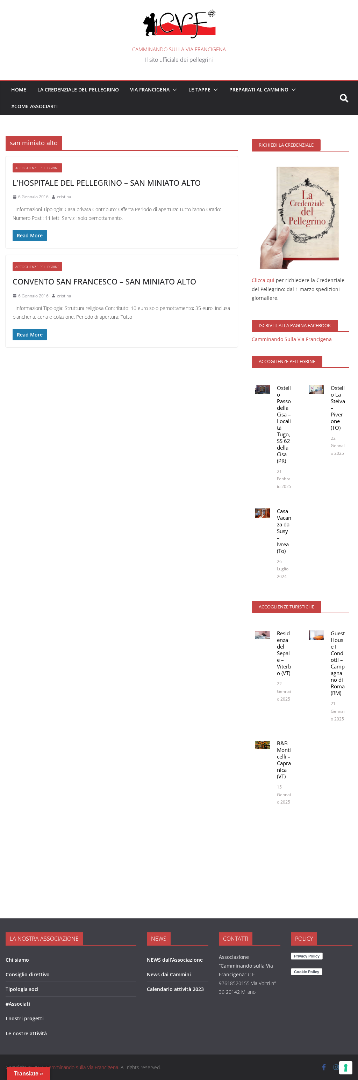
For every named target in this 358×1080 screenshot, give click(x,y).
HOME (18, 89)
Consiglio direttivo (28, 974)
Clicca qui (263, 280)
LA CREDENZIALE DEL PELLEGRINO (78, 89)
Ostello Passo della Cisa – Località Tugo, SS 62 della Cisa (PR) (284, 424)
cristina (64, 197)
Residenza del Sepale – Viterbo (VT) (284, 653)
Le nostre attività (26, 1033)
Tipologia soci (22, 989)
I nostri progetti (25, 1018)
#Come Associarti (34, 106)
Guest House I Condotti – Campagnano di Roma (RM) (338, 663)
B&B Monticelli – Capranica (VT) (284, 760)
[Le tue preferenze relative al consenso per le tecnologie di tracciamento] (345, 1067)
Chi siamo (17, 959)
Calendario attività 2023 (175, 989)
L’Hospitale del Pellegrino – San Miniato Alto (107, 182)
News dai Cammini (169, 974)
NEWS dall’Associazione (175, 959)
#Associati (18, 1003)
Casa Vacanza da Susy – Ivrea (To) (284, 531)
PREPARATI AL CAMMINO (258, 89)
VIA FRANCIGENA (150, 89)
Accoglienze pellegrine (37, 167)
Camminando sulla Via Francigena (179, 49)
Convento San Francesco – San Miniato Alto (104, 281)
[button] (173, 90)
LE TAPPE (199, 89)
